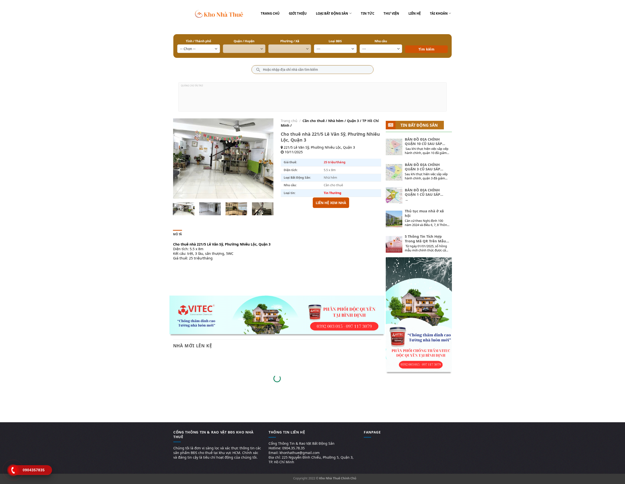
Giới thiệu (298, 13)
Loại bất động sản (332, 13)
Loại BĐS (335, 41)
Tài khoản (439, 13)
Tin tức (367, 13)
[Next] (265, 159)
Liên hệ (414, 13)
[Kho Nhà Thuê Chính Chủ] (219, 13)
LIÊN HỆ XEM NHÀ (331, 202)
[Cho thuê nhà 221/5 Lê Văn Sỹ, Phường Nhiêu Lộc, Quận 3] (183, 208)
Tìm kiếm (426, 42)
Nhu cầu (381, 41)
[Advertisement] (312, 99)
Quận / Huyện (244, 41)
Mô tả (177, 234)
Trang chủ (270, 13)
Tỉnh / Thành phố (198, 41)
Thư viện (391, 13)
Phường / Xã (289, 41)
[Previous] (181, 159)
